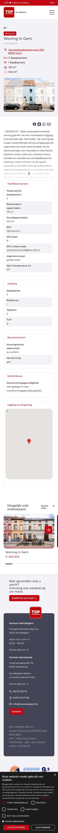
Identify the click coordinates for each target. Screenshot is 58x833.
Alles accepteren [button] (16, 827)
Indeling (12, 283)
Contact (16, 711)
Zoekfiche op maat (23, 598)
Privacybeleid (45, 798)
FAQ (52, 2)
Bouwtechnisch (16, 337)
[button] (48, 530)
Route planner (17, 649)
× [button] (55, 775)
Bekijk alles (44, 507)
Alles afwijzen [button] (43, 827)
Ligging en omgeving (19, 404)
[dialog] (29, 802)
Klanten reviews (20, 2)
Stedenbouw (14, 376)
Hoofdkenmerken (17, 183)
